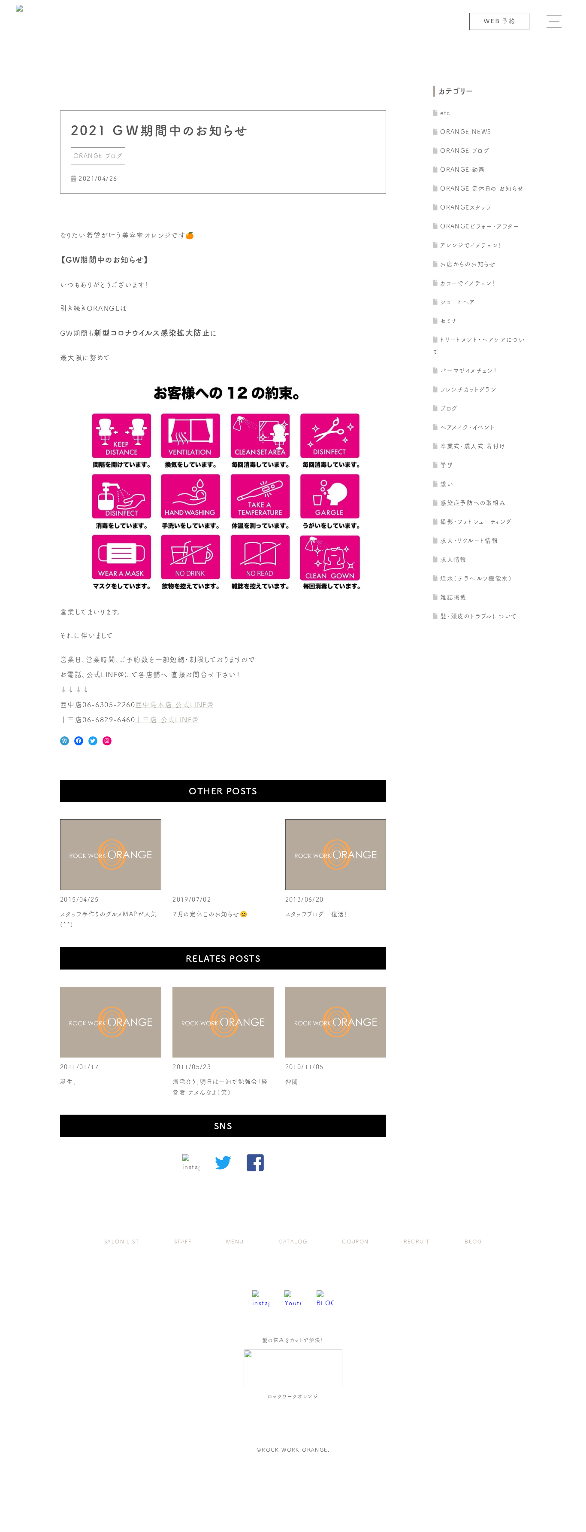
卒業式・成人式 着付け (472, 446)
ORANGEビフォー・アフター (480, 226)
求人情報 (453, 559)
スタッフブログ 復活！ (316, 914)
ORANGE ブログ (98, 156)
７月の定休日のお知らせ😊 (210, 914)
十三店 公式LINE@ (166, 719)
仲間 (292, 1082)
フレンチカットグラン (468, 389)
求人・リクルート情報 (469, 541)
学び (446, 465)
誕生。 (68, 1082)
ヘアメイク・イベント (467, 427)
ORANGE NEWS (465, 132)
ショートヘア (457, 302)
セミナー (452, 321)
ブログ (449, 408)
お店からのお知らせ (468, 264)
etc (445, 113)
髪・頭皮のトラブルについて (478, 616)
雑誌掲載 (453, 597)
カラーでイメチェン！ (468, 283)
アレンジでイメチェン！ (471, 245)
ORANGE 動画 (462, 170)
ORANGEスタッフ (465, 207)
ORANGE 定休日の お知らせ (482, 188)
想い (446, 484)
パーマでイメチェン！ (468, 371)
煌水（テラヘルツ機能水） (476, 578)
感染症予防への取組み (473, 503)
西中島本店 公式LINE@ (174, 704)
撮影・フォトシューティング (476, 522)
